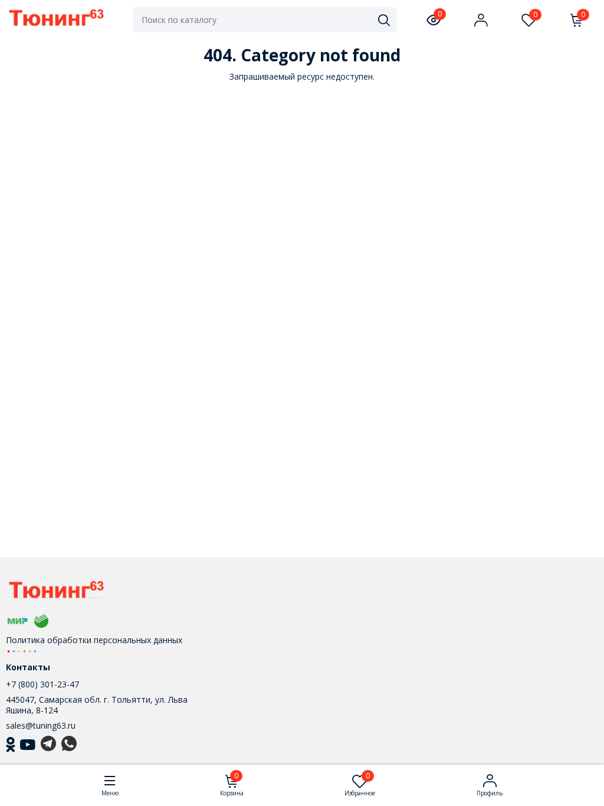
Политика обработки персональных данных (94, 640)
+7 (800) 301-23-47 (42, 684)
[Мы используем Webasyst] (22, 650)
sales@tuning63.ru (41, 725)
